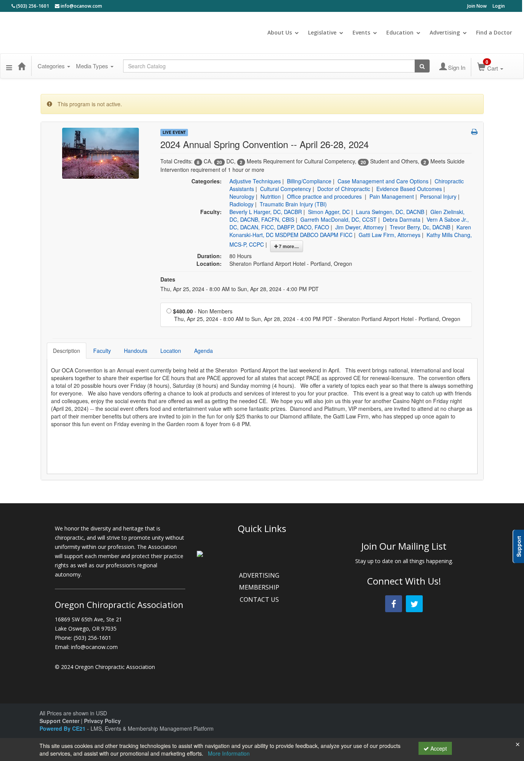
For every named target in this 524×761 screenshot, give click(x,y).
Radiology (241, 204)
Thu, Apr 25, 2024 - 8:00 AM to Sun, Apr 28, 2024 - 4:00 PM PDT (239, 289)
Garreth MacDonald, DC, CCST (338, 219)
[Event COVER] (100, 152)
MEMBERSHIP (260, 587)
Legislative (322, 32)
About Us (279, 32)
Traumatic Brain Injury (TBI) (293, 204)
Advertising (445, 32)
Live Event (174, 132)
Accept (438, 748)
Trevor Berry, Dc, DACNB (420, 227)
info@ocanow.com (80, 6)
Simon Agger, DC (329, 212)
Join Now (477, 6)
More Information (229, 753)
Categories (52, 66)
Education (400, 32)
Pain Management (391, 196)
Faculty (102, 350)
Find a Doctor (494, 32)
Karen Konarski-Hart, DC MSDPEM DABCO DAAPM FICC (350, 231)
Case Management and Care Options (383, 181)
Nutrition (270, 196)
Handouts (135, 350)
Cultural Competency (285, 189)
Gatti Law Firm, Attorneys (389, 235)
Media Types (93, 66)
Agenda (203, 350)
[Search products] (422, 65)
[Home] (21, 66)
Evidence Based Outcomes (409, 189)
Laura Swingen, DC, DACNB (390, 212)
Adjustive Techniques (255, 181)
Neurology (241, 196)
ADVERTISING (260, 575)
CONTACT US (260, 599)
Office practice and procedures (325, 196)
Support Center (59, 721)
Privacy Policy (102, 721)
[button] (9, 66)
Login (499, 6)
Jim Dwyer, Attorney (359, 227)
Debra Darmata (401, 219)
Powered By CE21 (63, 728)
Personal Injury (438, 196)
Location (170, 350)
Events (361, 32)
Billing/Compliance (309, 181)
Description (66, 350)
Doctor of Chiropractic (343, 189)
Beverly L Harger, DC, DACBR (265, 212)
